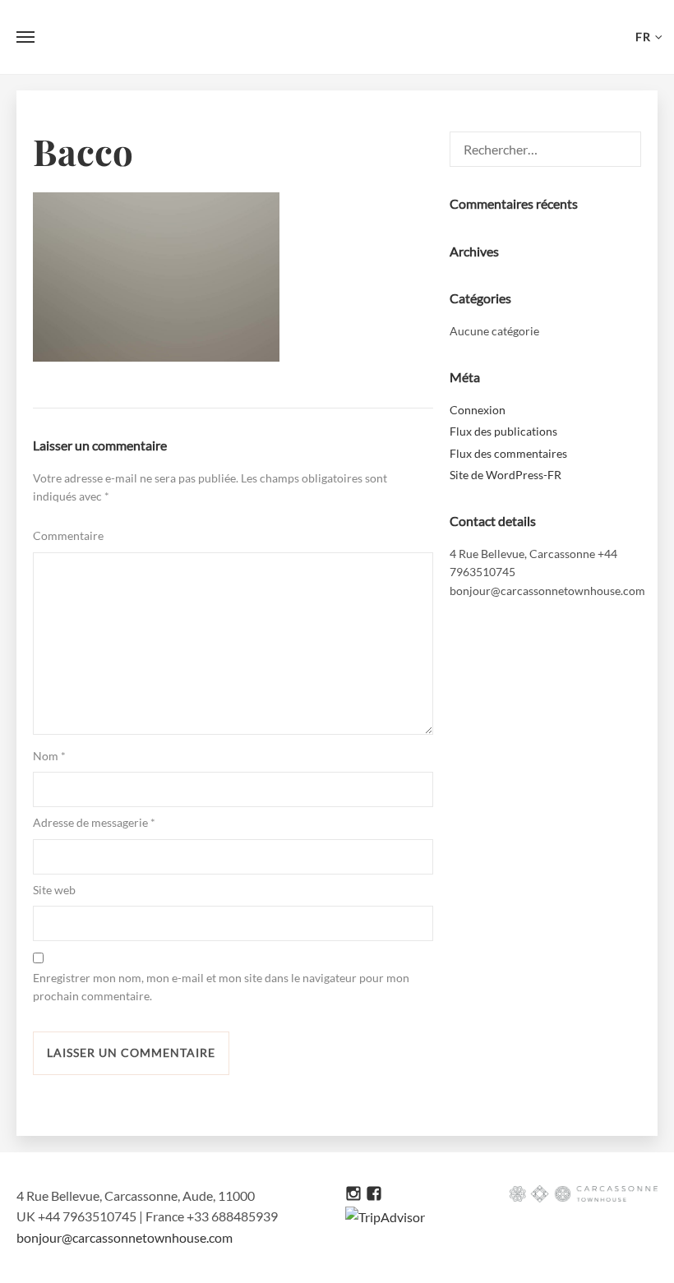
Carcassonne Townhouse (337, 37)
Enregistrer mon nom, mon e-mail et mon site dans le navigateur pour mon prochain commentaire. (221, 987)
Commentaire (68, 535)
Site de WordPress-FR (505, 475)
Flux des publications (503, 431)
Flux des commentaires (508, 453)
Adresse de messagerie (94, 822)
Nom (49, 756)
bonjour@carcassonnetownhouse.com (124, 1237)
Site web (54, 890)
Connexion (477, 410)
